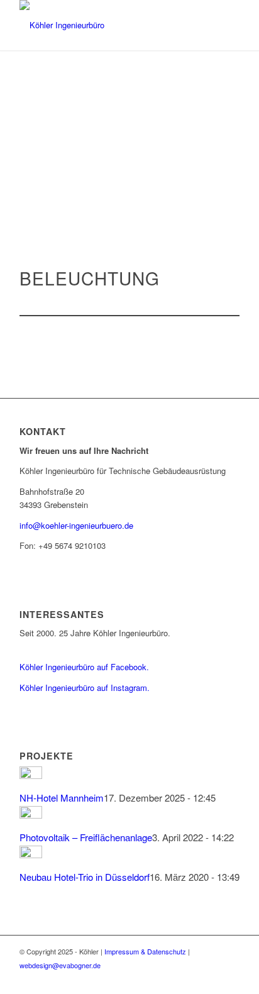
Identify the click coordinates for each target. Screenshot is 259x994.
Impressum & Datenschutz (145, 951)
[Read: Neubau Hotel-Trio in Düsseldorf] (30, 854)
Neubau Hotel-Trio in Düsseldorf (84, 876)
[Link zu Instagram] (230, 978)
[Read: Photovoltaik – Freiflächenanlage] (30, 814)
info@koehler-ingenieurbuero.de (76, 525)
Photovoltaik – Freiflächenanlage (85, 837)
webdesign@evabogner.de (60, 965)
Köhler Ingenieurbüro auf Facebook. (84, 667)
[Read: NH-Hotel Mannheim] (30, 774)
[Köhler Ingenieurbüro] (107, 25)
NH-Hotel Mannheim (61, 797)
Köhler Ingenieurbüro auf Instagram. (84, 687)
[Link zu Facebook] (211, 978)
